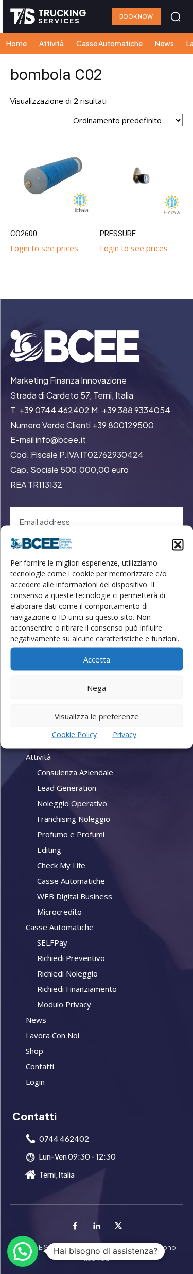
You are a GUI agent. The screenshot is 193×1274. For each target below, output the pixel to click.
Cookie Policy (74, 734)
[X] (118, 1226)
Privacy (124, 734)
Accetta (96, 659)
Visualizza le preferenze (97, 715)
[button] (177, 544)
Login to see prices (44, 248)
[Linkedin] (97, 1226)
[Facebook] (75, 1226)
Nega (96, 687)
